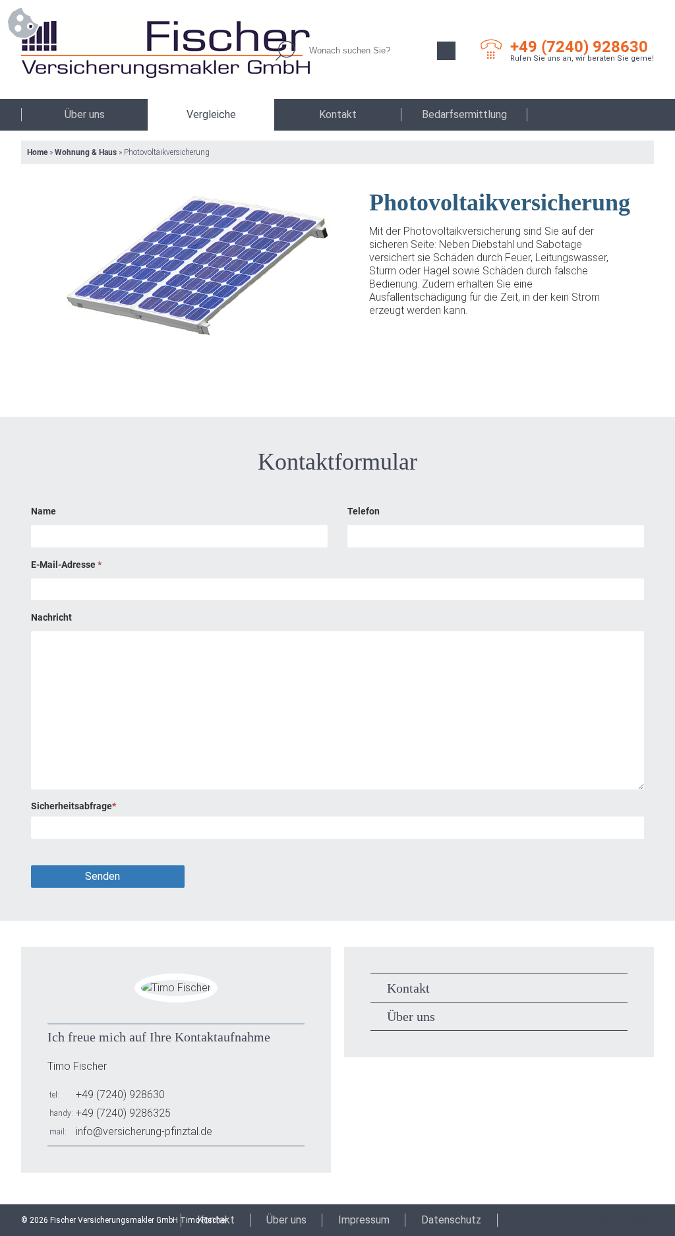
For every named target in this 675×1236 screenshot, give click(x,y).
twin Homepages (624, 1220)
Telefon (363, 511)
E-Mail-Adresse (66, 564)
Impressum (364, 1220)
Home (37, 152)
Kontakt (338, 114)
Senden (102, 876)
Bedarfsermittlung (464, 114)
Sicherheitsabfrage (73, 806)
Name (43, 511)
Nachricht (51, 617)
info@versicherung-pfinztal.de (144, 1131)
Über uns (85, 114)
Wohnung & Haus (86, 152)
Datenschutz (451, 1220)
